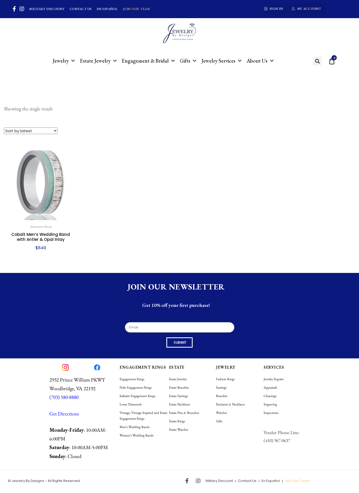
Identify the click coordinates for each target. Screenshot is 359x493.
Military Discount (47, 9)
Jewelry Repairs (274, 379)
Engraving (270, 404)
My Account (309, 9)
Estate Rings (177, 421)
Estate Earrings (178, 396)
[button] (317, 61)
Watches (221, 412)
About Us (257, 60)
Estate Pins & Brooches (184, 412)
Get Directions (64, 413)
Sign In (276, 9)
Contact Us (81, 9)
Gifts (185, 60)
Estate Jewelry (95, 60)
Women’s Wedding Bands (136, 435)
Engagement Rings (132, 379)
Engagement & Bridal (145, 60)
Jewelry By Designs (28, 480)
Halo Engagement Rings (136, 387)
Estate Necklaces (179, 404)
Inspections (271, 412)
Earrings (221, 387)
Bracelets (221, 396)
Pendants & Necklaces (230, 404)
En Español (107, 9)
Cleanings (270, 396)
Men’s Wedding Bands (135, 427)
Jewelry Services (218, 60)
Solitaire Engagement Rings (137, 396)
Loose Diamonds (131, 404)
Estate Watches (178, 429)
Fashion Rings (225, 379)
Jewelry (61, 60)
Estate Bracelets (179, 387)
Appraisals (270, 387)
